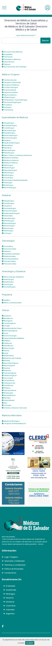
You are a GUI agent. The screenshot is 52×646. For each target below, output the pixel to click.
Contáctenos (10, 573)
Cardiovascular (10, 80)
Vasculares (8, 110)
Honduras (10, 601)
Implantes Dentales (12, 254)
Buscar (45, 40)
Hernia (6, 350)
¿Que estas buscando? (26, 35)
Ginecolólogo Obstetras (14, 277)
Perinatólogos (10, 287)
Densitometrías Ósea (12, 328)
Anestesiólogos (10, 125)
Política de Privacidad (13, 569)
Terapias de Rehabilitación (15, 423)
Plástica (7, 388)
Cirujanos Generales (12, 82)
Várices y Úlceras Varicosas (15, 408)
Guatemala (11, 590)
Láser (6, 353)
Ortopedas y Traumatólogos (15, 100)
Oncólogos (8, 177)
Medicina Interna (11, 163)
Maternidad (9, 355)
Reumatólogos (10, 187)
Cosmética (8, 246)
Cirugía (7, 326)
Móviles (7, 360)
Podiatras (8, 105)
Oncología (8, 378)
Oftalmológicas (10, 375)
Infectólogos (9, 153)
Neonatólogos (10, 223)
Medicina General (11, 160)
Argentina (10, 613)
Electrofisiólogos (11, 135)
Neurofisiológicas (11, 363)
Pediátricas (8, 385)
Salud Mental (9, 400)
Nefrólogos (8, 165)
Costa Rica (10, 605)
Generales (8, 216)
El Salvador (10, 586)
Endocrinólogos (10, 138)
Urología (7, 405)
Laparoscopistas (11, 92)
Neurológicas (9, 365)
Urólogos (7, 107)
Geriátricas (8, 345)
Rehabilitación (10, 395)
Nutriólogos (8, 175)
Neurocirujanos (10, 95)
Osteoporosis (9, 383)
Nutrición (7, 370)
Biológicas (8, 321)
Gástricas (8, 343)
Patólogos (8, 182)
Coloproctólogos (11, 87)
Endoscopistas (10, 90)
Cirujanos (8, 206)
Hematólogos (9, 150)
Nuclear (7, 368)
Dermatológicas (10, 331)
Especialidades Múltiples (14, 338)
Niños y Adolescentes (13, 302)
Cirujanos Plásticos (11, 85)
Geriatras (8, 148)
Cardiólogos (9, 128)
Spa (5, 403)
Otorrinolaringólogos (12, 102)
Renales (7, 398)
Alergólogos (9, 123)
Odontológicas (10, 373)
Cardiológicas (10, 323)
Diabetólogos (9, 133)
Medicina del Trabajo (12, 358)
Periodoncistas (10, 264)
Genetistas (8, 145)
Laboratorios (9, 62)
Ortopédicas (9, 380)
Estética (7, 340)
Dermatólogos (10, 130)
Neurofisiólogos (10, 170)
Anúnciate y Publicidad (14, 561)
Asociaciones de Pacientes (15, 67)
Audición (7, 316)
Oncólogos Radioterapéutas (16, 180)
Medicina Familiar (11, 158)
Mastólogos (9, 282)
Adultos (7, 300)
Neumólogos (9, 167)
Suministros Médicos (12, 59)
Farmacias (8, 57)
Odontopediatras (11, 259)
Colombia (10, 609)
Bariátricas (8, 318)
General (7, 251)
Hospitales (8, 54)
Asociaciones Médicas (13, 52)
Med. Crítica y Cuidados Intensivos (18, 155)
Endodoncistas (10, 249)
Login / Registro (11, 557)
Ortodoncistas (10, 261)
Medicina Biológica (12, 421)
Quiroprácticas (10, 390)
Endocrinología (10, 335)
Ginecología (9, 348)
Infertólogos (9, 279)
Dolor (6, 333)
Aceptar (29, 643)
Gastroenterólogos (12, 143)
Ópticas (7, 64)
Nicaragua (10, 594)
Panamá (9, 598)
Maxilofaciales (10, 256)
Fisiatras (7, 140)
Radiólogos (8, 185)
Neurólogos (9, 172)
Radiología (8, 393)
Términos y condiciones (14, 565)
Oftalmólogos (9, 97)
